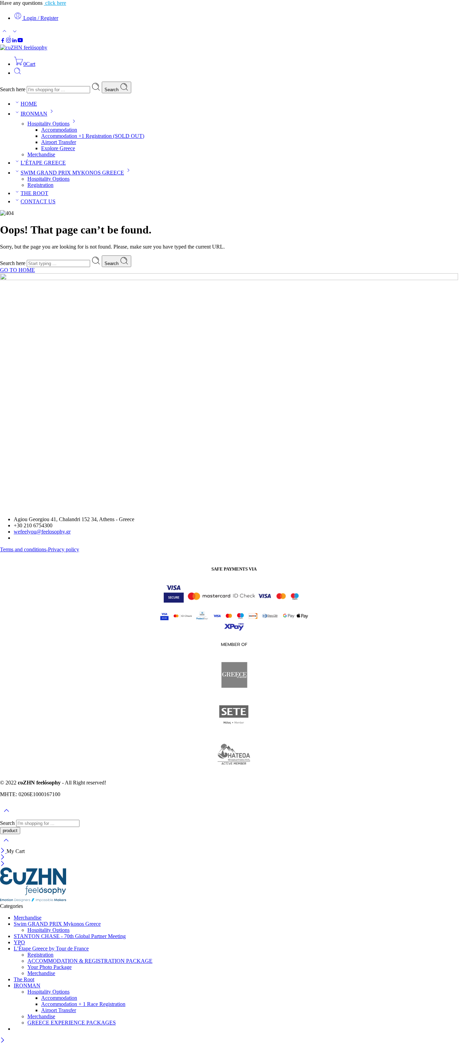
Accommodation (59, 130)
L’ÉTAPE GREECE (43, 163)
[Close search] (6, 845)
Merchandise (41, 154)
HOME (29, 104)
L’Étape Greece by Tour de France (51, 948)
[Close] (3, 851)
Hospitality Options (48, 124)
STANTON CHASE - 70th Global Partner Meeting (70, 936)
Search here (13, 89)
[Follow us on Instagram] (8, 41)
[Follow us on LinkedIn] (14, 41)
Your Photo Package (49, 967)
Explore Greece (58, 148)
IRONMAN (34, 114)
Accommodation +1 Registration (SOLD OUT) (92, 136)
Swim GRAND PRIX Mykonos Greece (57, 924)
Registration (40, 185)
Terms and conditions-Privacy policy (39, 549)
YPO (19, 942)
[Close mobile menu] (2, 864)
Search (112, 89)
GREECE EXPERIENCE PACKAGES (71, 1022)
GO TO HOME (17, 270)
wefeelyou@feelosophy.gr (42, 532)
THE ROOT (34, 193)
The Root (24, 979)
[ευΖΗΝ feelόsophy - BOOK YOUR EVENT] (23, 47)
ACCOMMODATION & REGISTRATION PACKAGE (89, 961)
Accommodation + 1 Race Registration (83, 1004)
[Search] (17, 73)
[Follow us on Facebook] (2, 41)
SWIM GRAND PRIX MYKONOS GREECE (72, 173)
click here (55, 3)
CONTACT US (38, 201)
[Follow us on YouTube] (20, 41)
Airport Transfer (58, 142)
